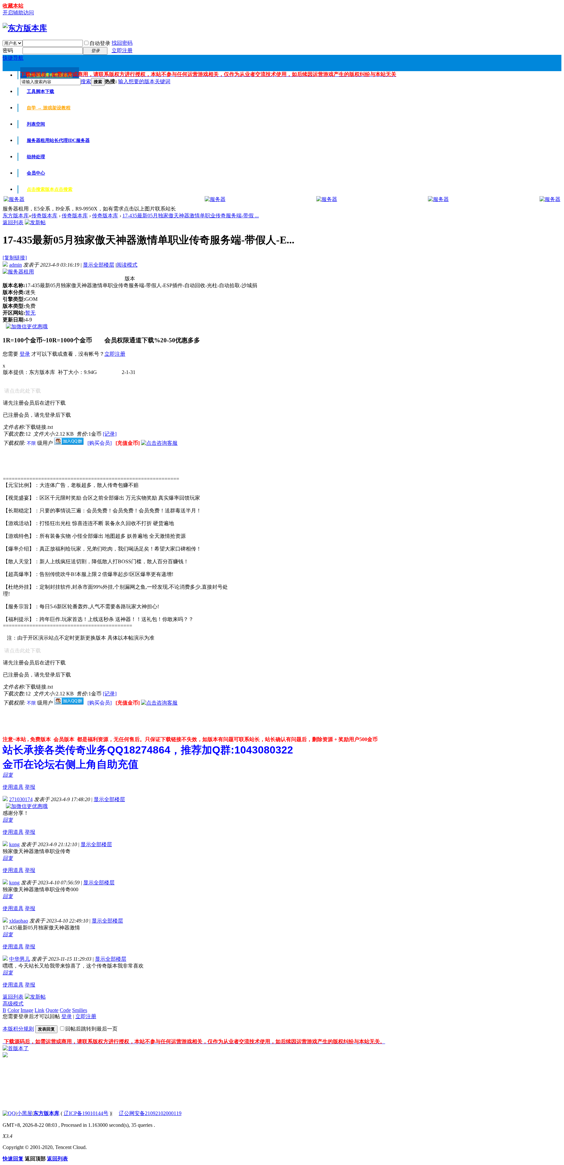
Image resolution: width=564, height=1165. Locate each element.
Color (13, 1010)
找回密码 (122, 43)
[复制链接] (15, 257)
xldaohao (18, 921)
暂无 (30, 313)
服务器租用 (58, 140)
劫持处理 (36, 156)
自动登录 (99, 43)
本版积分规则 (18, 1029)
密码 (8, 50)
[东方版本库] (25, 28)
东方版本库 (16, 215)
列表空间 (36, 124)
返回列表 (13, 222)
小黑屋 (24, 1113)
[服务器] (14, 199)
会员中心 (36, 173)
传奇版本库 (44, 215)
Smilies (79, 1010)
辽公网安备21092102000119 (150, 1113)
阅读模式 (127, 265)
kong (14, 844)
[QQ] (9, 1113)
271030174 (21, 799)
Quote (52, 1010)
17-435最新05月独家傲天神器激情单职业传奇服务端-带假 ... (190, 215)
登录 (25, 354)
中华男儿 (19, 959)
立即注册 (122, 50)
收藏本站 (13, 5)
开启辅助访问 (18, 12)
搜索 (86, 81)
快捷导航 (13, 58)
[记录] (110, 434)
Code (65, 1010)
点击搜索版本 (49, 189)
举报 (30, 787)
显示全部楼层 (98, 265)
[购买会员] (100, 443)
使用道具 (13, 787)
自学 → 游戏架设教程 (48, 107)
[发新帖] (35, 222)
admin (15, 265)
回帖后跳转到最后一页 (91, 1029)
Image (27, 1010)
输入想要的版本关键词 (144, 81)
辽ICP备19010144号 (86, 1113)
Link (39, 1010)
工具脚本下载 (40, 91)
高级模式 (13, 1003)
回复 (8, 775)
